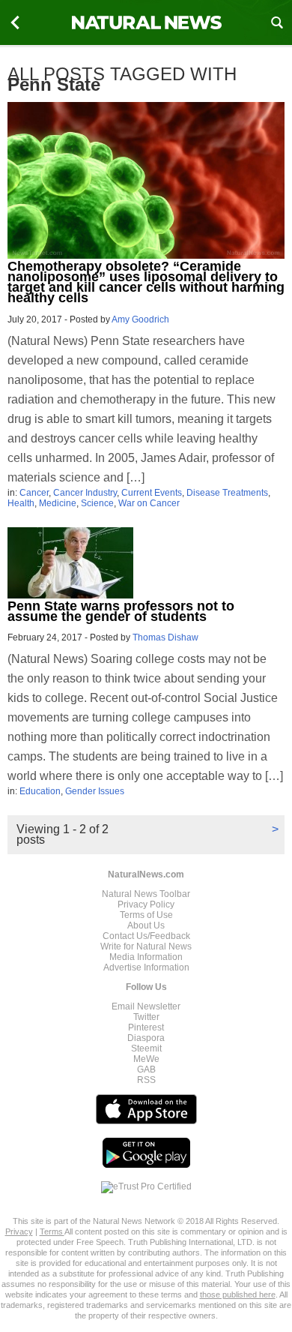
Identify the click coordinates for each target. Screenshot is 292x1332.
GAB (146, 1069)
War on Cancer (149, 503)
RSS (146, 1080)
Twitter (146, 1017)
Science (97, 503)
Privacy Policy (146, 904)
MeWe (146, 1059)
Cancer (34, 493)
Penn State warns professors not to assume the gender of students (120, 611)
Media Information (146, 957)
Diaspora (146, 1038)
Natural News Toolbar (146, 894)
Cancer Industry (85, 493)
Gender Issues (94, 791)
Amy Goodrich (140, 319)
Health (20, 503)
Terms (52, 1231)
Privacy (19, 1231)
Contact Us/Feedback (146, 936)
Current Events (151, 493)
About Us (146, 925)
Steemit (146, 1048)
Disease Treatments (227, 493)
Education (40, 791)
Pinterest (146, 1027)
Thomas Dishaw (165, 637)
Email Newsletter (146, 1006)
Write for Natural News (146, 946)
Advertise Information (146, 967)
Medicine (57, 503)
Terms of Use (146, 915)
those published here (238, 1294)
